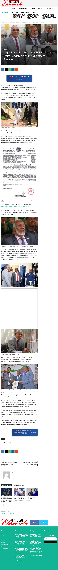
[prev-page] (14, 20)
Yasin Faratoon (31, 440)
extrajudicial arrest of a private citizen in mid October (15, 206)
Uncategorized (8, 22)
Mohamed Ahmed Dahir (7, 440)
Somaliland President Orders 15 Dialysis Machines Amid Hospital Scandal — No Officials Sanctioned (21, 544)
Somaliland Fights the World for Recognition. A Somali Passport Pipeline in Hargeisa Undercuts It (19, 16)
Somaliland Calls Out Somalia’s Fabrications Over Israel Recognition (19, 499)
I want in (50, 542)
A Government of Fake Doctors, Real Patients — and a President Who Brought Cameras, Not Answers (33, 16)
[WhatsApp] (9, 69)
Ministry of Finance (10, 439)
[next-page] (16, 20)
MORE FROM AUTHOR (18, 485)
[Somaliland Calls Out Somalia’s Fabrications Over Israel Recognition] (19, 492)
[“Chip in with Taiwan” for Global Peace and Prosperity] (32, 492)
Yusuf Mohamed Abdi (6, 442)
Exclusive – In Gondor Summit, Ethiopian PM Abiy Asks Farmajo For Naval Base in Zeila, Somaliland (30, 463)
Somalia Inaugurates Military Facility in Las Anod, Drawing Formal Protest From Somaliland (21, 551)
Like (34, 520)
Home (2, 22)
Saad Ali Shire (24, 440)
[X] (6, 69)
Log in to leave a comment (7, 513)
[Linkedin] (12, 69)
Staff (6, 62)
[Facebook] (2, 69)
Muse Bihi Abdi (16, 440)
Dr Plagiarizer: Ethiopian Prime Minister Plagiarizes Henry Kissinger (35, 541)
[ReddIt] (16, 69)
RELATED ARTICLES (6, 485)
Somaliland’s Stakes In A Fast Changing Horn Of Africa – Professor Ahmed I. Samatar (36, 547)
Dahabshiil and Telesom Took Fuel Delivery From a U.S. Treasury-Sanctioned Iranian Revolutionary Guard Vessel (49, 16)
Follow (43, 520)
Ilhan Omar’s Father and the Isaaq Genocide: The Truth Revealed (35, 536)
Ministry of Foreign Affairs (20, 439)
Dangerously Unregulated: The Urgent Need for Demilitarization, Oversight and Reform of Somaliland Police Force (9, 463)
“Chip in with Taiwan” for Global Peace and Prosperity (32, 499)
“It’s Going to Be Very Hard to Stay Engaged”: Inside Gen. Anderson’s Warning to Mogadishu (21, 558)
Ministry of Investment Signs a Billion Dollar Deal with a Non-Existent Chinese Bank (36, 553)
